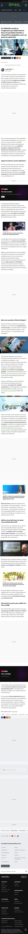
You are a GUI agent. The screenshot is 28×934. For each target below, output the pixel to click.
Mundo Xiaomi (4, 891)
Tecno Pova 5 (23, 830)
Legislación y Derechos (19, 850)
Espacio (25, 10)
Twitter (15, 58)
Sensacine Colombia (18, 924)
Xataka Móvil (4, 885)
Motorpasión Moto (18, 903)
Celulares (3, 847)
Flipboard (17, 58)
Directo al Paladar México (6, 926)
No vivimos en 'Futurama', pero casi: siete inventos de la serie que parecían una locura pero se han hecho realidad (13, 584)
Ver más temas (5, 866)
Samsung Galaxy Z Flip (18, 373)
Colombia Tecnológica (6, 10)
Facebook (12, 58)
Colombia (16, 855)
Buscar (26, 871)
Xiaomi (15, 861)
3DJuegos (16, 883)
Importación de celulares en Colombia (20, 858)
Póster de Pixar (14, 830)
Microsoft (14, 711)
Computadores (14, 714)
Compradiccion (4, 913)
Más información (21, 932)
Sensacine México (18, 922)
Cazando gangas (5, 852)
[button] (9, 69)
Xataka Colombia (14, 4)
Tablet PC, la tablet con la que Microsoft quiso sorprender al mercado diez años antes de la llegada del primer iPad (14, 497)
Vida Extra (16, 885)
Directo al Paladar (5, 901)
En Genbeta (6, 231)
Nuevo (26, 5)
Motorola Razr (5, 373)
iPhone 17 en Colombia (7, 21)
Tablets (8, 714)
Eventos (16, 852)
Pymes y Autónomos (18, 911)
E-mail (20, 58)
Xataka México (4, 920)
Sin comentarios (6, 58)
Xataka (2, 883)
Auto (15, 10)
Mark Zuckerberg (17, 21)
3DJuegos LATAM (17, 920)
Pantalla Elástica (5, 861)
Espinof (16, 894)
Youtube (12, 836)
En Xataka (4, 494)
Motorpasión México (18, 926)
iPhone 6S (3, 857)
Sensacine (16, 892)
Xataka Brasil (4, 922)
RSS (15, 836)
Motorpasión (17, 901)
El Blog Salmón (17, 910)
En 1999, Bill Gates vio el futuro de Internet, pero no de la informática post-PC (13, 233)
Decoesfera (3, 911)
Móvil (20, 10)
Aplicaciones (4, 850)
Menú (2, 5)
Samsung (3, 855)
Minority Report (6, 331)
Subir (23, 876)
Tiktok (18, 836)
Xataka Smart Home (5, 889)
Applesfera (3, 887)
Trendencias (4, 910)
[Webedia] (25, 1)
